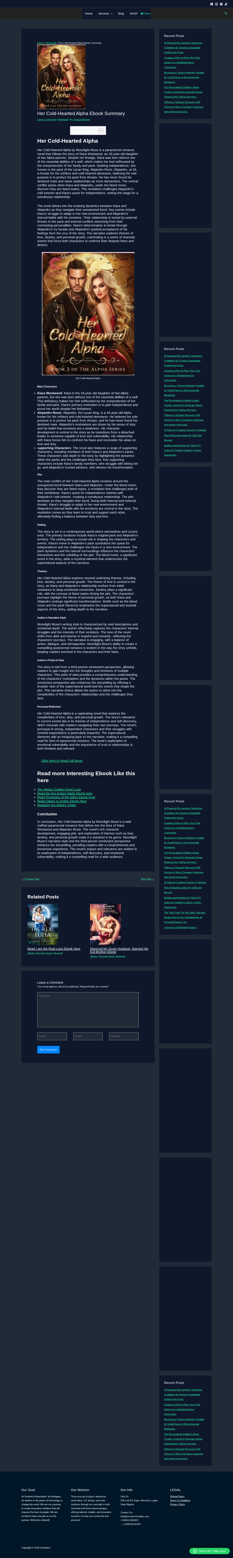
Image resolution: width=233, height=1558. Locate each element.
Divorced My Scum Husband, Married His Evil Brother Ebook (119, 950)
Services (103, 13)
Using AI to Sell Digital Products (180, 927)
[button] (111, 13)
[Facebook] (211, 4)
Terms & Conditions (180, 1500)
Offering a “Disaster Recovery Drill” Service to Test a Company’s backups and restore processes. (183, 107)
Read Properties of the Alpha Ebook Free (66, 797)
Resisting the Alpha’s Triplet (56, 805)
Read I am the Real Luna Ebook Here (53, 948)
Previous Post (30, 879)
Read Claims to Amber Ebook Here (62, 801)
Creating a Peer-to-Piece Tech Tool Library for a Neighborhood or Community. (182, 62)
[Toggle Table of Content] (99, 130)
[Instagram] (221, 4)
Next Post (147, 879)
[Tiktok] (226, 4)
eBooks (31, 953)
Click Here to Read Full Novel (61, 760)
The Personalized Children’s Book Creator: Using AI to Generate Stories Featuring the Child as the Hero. (183, 92)
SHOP (134, 13)
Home (89, 13)
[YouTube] (216, 4)
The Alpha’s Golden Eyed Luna (59, 789)
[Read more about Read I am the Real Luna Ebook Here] (42, 924)
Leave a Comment (46, 119)
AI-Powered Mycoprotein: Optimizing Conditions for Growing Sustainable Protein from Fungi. (183, 48)
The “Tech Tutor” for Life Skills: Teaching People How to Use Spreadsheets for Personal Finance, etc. (184, 917)
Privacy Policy (177, 1504)
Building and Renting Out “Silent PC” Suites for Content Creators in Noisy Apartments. (182, 450)
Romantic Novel (44, 953)
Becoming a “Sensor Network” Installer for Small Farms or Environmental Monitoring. (184, 77)
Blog (121, 13)
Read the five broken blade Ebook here (64, 793)
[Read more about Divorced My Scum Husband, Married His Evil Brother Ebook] (105, 924)
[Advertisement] (185, 175)
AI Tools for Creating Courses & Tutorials (185, 430)
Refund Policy (177, 1496)
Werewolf (63, 119)
